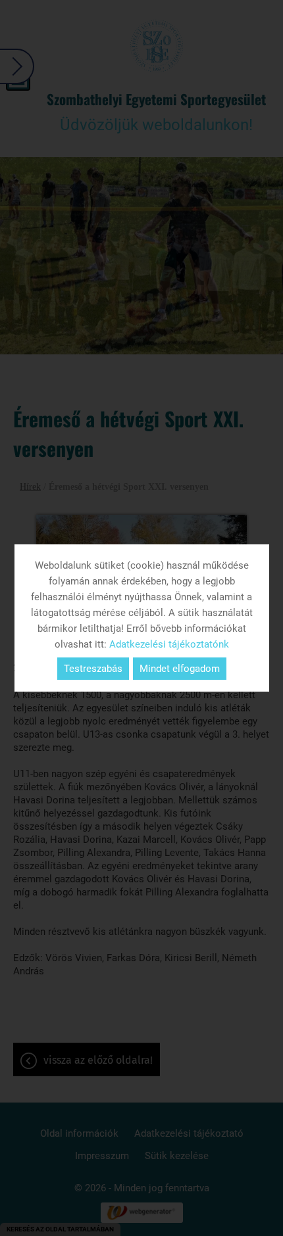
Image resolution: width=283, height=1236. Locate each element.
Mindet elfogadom (180, 669)
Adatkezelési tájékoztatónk (169, 644)
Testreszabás (93, 669)
